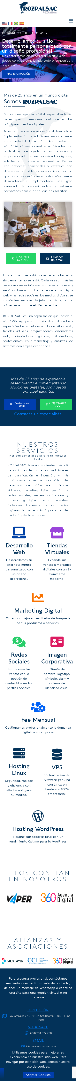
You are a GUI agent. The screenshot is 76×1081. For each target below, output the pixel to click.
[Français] (11, 23)
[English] (5, 23)
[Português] (16, 23)
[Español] (22, 23)
